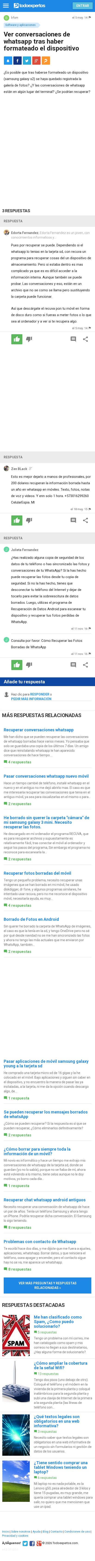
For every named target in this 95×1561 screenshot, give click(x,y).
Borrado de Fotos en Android (31, 919)
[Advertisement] (47, 147)
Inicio (5, 1531)
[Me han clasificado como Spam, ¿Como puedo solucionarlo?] (47, 1335)
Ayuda (37, 1531)
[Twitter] (24, 1543)
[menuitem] (17, 60)
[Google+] (38, 1543)
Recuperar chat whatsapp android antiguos (45, 1199)
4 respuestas (19, 762)
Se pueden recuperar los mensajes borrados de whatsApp (46, 1114)
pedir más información (31, 699)
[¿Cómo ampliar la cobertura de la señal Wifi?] (47, 1385)
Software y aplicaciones (20, 25)
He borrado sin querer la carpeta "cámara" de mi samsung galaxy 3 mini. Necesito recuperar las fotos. (46, 822)
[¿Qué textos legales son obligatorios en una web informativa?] (47, 1435)
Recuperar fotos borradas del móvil (37, 873)
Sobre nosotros (20, 1531)
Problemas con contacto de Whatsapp (40, 1241)
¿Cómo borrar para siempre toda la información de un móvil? (37, 1151)
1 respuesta (18, 1098)
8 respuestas (19, 1227)
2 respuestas (19, 804)
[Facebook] (31, 1543)
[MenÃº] (6, 6)
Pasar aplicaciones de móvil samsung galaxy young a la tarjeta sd (46, 1063)
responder (39, 694)
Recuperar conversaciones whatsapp (39, 729)
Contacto (56, 1531)
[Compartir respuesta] (85, 339)
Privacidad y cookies (15, 1535)
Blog (45, 1531)
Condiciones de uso (77, 1531)
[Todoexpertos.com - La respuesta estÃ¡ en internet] (29, 5)
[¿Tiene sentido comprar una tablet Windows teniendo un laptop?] (47, 1484)
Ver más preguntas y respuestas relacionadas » (48, 1285)
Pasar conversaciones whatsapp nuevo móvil (46, 776)
